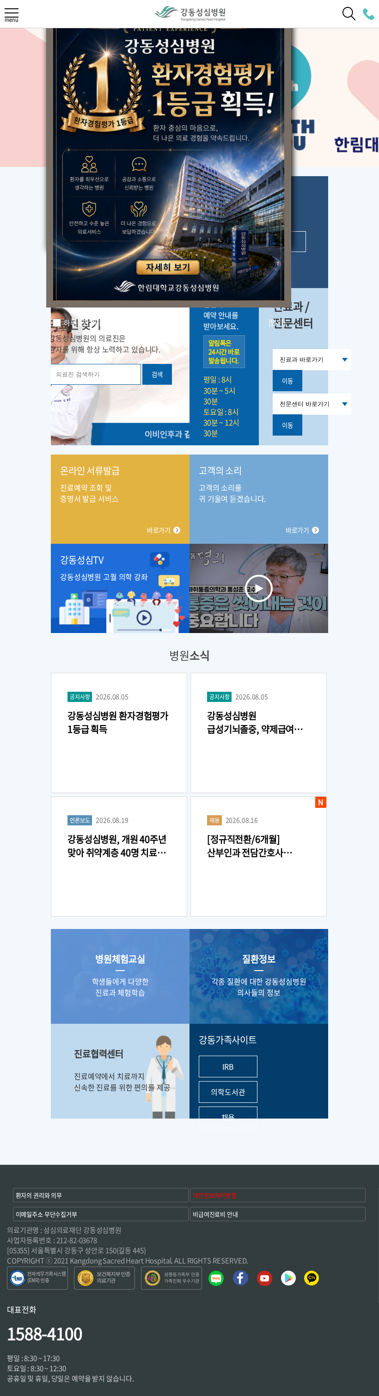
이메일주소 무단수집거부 (46, 1214)
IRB (228, 1066)
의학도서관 (228, 1091)
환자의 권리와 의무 (39, 1195)
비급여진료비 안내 (215, 1214)
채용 (228, 1117)
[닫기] (277, 322)
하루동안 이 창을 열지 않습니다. (109, 323)
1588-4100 (44, 1333)
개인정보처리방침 (215, 1195)
